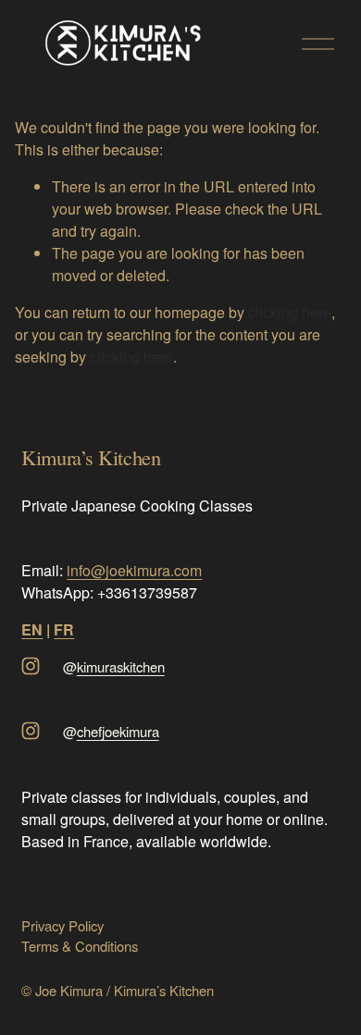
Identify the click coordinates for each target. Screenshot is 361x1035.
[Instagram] (30, 666)
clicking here (289, 312)
